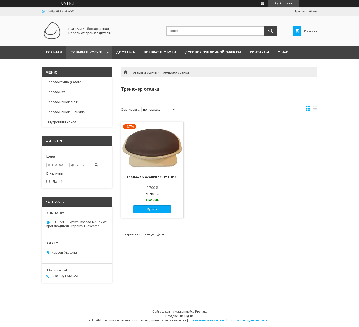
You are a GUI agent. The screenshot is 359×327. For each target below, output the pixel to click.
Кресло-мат (56, 92)
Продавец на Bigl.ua (179, 316)
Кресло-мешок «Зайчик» (66, 112)
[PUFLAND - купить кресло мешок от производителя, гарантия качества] (52, 40)
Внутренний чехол (61, 122)
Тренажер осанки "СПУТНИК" (152, 177)
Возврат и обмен (160, 52)
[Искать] (270, 31)
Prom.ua (201, 311)
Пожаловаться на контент (206, 320)
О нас (283, 52)
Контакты (259, 52)
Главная (54, 52)
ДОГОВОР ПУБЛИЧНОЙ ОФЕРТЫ (213, 52)
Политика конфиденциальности (248, 320)
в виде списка (315, 109)
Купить (152, 209)
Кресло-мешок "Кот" (63, 102)
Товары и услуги (87, 52)
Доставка (125, 52)
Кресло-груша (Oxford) (65, 82)
